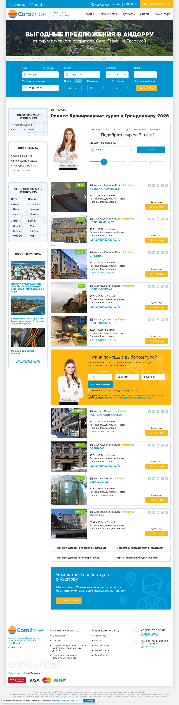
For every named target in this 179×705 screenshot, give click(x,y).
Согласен (89, 701)
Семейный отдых (23, 155)
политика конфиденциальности (99, 692)
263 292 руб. (157, 466)
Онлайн (145, 14)
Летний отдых (101, 655)
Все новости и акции (28, 361)
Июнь (16, 204)
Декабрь (17, 226)
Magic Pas (97, 515)
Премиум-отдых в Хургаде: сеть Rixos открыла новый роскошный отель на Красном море (27, 288)
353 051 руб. (157, 533)
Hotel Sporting (101, 289)
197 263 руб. (157, 273)
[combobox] (46, 68)
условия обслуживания (127, 692)
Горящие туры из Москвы (21, 638)
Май (32, 236)
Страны (98, 640)
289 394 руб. (157, 500)
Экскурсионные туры (25, 165)
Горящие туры (101, 645)
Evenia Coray (99, 481)
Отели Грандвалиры (23, 125)
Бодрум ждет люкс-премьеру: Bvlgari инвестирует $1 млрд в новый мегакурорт (27, 321)
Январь (17, 231)
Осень (32, 199)
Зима (14, 220)
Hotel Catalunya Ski (104, 188)
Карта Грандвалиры (23, 129)
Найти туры (146, 88)
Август (16, 214)
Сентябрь (35, 204)
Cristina (96, 255)
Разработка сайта (17, 673)
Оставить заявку (69, 600)
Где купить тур (148, 646)
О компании (58, 636)
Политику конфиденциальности (143, 395)
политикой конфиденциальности (66, 701)
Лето (14, 199)
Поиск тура (162, 14)
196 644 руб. (157, 240)
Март (33, 226)
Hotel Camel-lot (102, 222)
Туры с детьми (21, 170)
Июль (16, 209)
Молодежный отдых (25, 160)
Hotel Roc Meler (102, 323)
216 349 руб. (157, 341)
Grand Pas (97, 448)
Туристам (129, 14)
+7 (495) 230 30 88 (124, 4)
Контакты (57, 640)
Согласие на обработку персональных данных (130, 398)
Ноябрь (34, 214)
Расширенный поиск (146, 81)
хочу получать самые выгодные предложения (114, 390)
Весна (32, 220)
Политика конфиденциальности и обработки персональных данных (69, 648)
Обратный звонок (150, 634)
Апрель (34, 231)
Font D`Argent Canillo (106, 414)
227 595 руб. (157, 432)
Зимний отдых (108, 14)
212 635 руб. (157, 307)
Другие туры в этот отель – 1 (105, 239)
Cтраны (88, 14)
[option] (69, 197)
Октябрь (34, 209)
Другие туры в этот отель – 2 (105, 306)
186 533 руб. (157, 206)
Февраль (17, 236)
